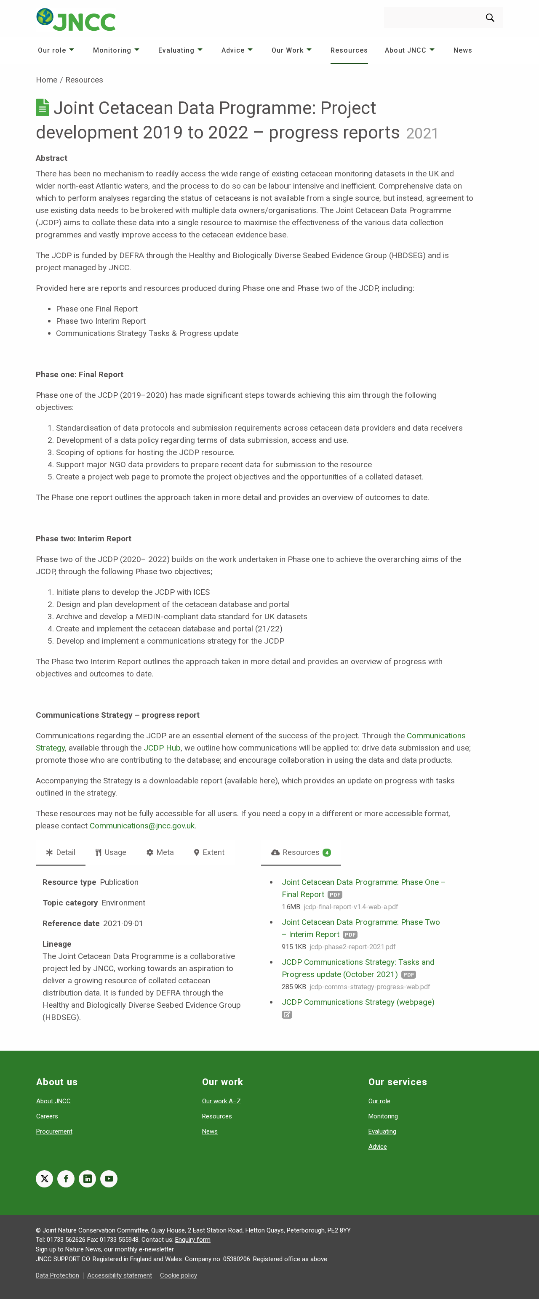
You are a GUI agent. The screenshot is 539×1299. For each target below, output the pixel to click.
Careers (47, 1116)
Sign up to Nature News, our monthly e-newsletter (105, 1249)
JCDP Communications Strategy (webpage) (358, 1002)
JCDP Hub (162, 748)
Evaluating (176, 50)
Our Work (288, 50)
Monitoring (112, 50)
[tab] (301, 852)
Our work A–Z (221, 1101)
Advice (233, 50)
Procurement (54, 1131)
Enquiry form (193, 1239)
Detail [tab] (65, 852)
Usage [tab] (114, 852)
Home (46, 80)
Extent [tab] (212, 852)
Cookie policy (178, 1275)
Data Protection (57, 1275)
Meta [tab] (164, 852)
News (463, 50)
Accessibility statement (119, 1275)
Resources (349, 50)
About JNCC (406, 50)
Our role (52, 50)
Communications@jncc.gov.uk (142, 826)
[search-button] (490, 17)
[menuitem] (57, 50)
